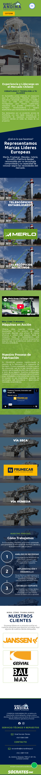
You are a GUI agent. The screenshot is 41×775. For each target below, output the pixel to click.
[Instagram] (23, 723)
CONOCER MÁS (20, 55)
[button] (2, 46)
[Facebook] (19, 723)
